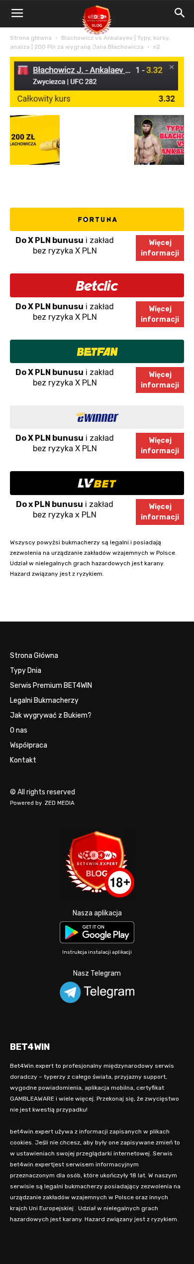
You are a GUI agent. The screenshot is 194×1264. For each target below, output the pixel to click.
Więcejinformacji (160, 248)
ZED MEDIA (60, 803)
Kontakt (23, 760)
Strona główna (31, 37)
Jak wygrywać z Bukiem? (51, 715)
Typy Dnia (25, 670)
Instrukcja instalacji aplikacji (97, 952)
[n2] (97, 105)
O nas (18, 730)
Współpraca (28, 745)
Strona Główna (34, 655)
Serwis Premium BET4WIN (51, 685)
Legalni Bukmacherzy (44, 700)
